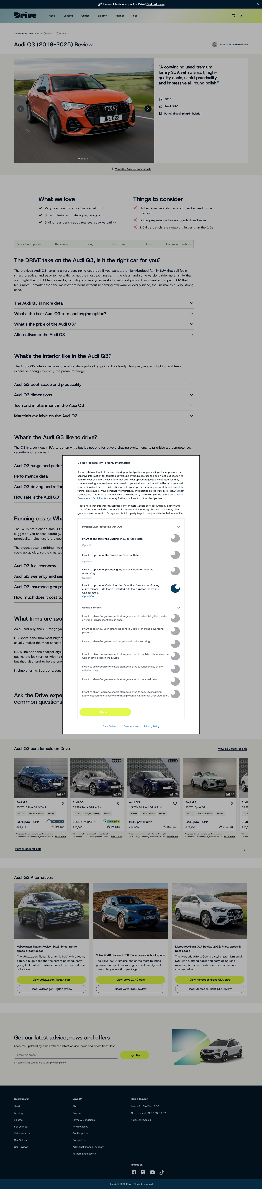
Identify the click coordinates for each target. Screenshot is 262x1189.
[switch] (175, 538)
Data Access (131, 726)
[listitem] (131, 527)
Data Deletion (110, 726)
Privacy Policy (151, 726)
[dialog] (131, 594)
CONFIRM (105, 712)
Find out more (156, 4)
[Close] (192, 463)
